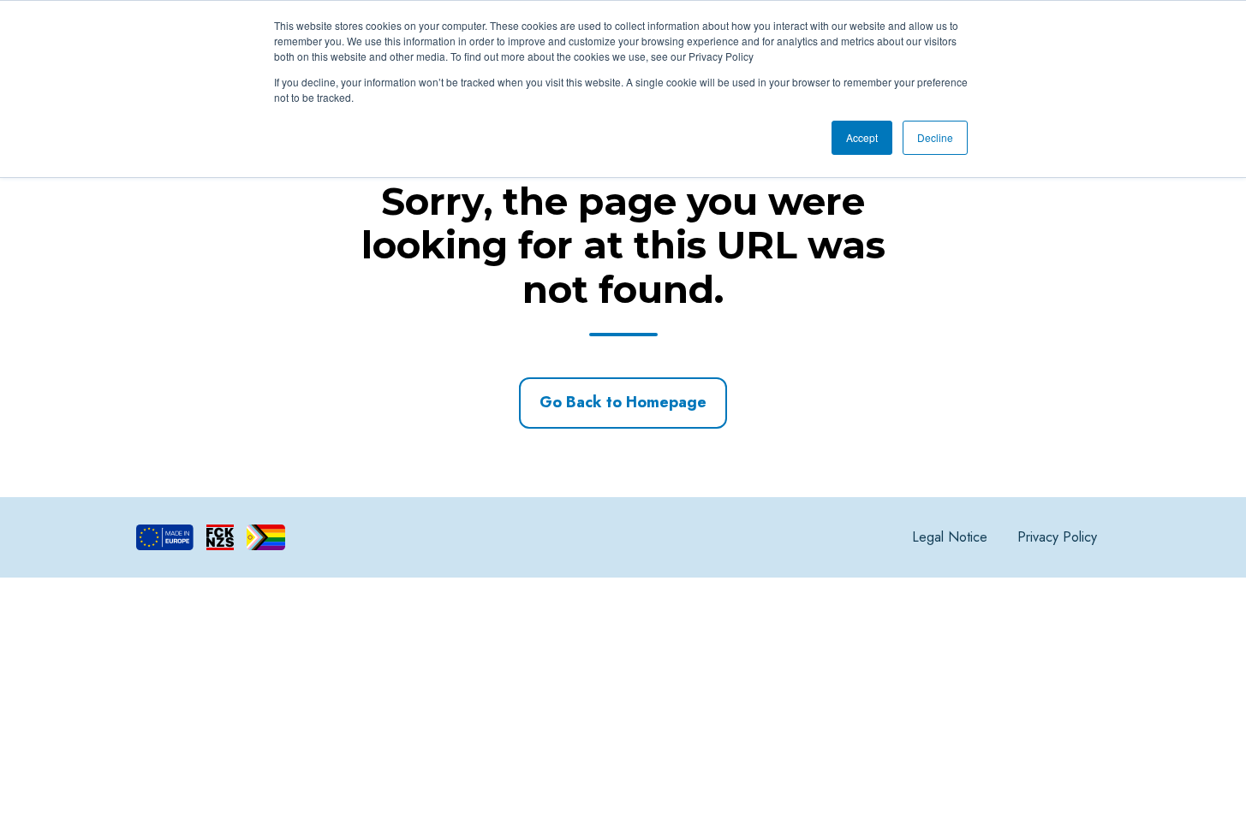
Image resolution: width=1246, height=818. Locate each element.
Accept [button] (862, 137)
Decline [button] (935, 137)
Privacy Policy (1057, 537)
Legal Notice (949, 537)
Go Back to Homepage (623, 402)
